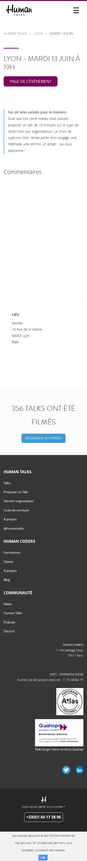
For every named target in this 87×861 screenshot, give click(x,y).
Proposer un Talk (16, 492)
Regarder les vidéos (43, 438)
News (8, 604)
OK (43, 857)
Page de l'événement (30, 81)
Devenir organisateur (19, 501)
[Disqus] (43, 238)
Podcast (9, 622)
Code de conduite (16, 510)
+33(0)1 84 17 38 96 (43, 817)
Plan (15, 342)
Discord (9, 631)
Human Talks (13, 613)
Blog (7, 579)
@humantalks (14, 528)
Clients (8, 562)
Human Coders (73, 644)
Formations (12, 552)
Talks (7, 483)
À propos (10, 519)
